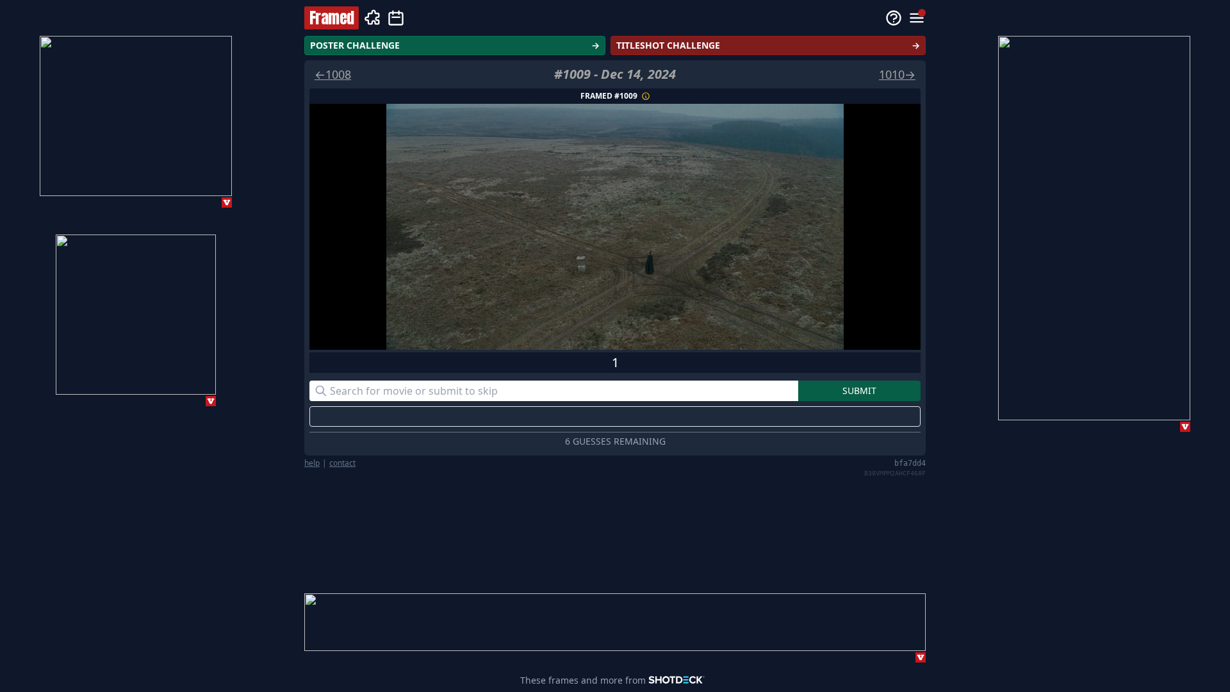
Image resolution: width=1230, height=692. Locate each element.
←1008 (333, 74)
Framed (331, 17)
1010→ (897, 74)
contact (342, 463)
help (312, 463)
